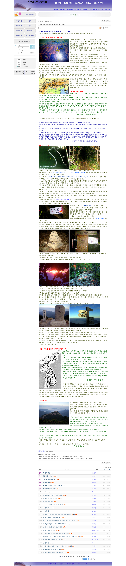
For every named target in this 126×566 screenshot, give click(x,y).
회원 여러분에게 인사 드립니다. (52, 517)
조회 (108, 469)
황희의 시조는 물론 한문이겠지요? (53, 495)
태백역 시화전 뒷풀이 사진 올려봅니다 (54, 552)
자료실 (88, 3)
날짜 (104, 469)
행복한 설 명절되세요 (49, 530)
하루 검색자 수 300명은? (50, 498)
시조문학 (57, 3)
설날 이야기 (46, 543)
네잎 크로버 (46, 508)
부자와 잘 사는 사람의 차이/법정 (52, 539)
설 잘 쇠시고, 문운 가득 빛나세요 (52, 527)
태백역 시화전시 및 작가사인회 (52, 549)
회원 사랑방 (98, 3)
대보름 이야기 (47, 511)
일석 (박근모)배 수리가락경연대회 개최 (54, 524)
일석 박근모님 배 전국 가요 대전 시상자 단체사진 (57, 514)
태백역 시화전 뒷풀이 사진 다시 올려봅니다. (56, 546)
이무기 (45, 492)
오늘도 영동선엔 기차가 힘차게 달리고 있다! (56, 533)
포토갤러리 (68, 3)
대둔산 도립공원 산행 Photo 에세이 (53, 504)
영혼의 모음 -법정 (48, 501)
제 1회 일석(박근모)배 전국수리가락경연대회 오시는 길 (59, 520)
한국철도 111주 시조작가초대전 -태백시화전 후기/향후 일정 (60, 536)
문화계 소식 (79, 3)
